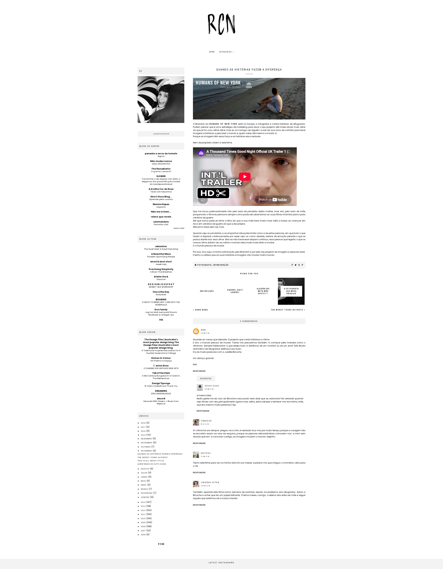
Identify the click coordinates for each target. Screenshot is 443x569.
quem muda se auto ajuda (152, 464)
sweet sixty (161, 264)
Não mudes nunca (161, 161)
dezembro (147, 439)
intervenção (221, 265)
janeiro (145, 497)
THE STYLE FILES (161, 373)
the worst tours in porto (287, 310)
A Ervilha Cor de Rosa (161, 189)
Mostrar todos (179, 228)
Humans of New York (223, 123)
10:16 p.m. (205, 333)
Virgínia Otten (210, 482)
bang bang (201, 310)
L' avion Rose (161, 365)
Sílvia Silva (212, 386)
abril (144, 485)
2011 (143, 514)
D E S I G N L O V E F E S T (161, 284)
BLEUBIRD (161, 299)
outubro (146, 447)
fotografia (204, 265)
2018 (143, 423)
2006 (143, 535)
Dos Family (161, 309)
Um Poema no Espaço (161, 360)
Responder (199, 371)
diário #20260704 (161, 163)
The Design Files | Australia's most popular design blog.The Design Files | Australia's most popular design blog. (161, 343)
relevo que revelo (161, 216)
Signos (161, 156)
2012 (143, 510)
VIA (161, 319)
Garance (161, 279)
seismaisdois (161, 221)
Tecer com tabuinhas (161, 191)
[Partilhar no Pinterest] (302, 265)
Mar (203, 330)
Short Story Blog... (161, 196)
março (145, 489)
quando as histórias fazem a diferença (160, 454)
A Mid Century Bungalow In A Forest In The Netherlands (161, 377)
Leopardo (161, 207)
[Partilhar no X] (296, 265)
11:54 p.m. (205, 456)
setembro (147, 451)
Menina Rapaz (161, 204)
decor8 (161, 398)
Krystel (206, 453)
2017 (143, 427)
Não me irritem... (161, 211)
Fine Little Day (161, 291)
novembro (147, 443)
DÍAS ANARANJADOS (161, 393)
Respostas (206, 378)
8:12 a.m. (205, 424)
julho (144, 473)
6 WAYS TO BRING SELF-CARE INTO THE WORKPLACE (161, 303)
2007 (143, 531)
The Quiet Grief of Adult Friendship (161, 249)
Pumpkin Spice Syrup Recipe (161, 256)
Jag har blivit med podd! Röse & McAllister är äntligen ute (161, 313)
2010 (143, 518)
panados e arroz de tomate (161, 153)
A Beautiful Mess (161, 253)
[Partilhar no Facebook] (292, 265)
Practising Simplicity (161, 269)
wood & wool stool (161, 261)
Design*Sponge (161, 383)
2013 (143, 506)
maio (144, 481)
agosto (145, 469)
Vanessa (206, 421)
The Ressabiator (161, 168)
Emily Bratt (161, 294)
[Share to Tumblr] (299, 265)
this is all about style (151, 461)
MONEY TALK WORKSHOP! (161, 287)
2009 (143, 522)
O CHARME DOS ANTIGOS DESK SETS (161, 368)
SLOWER (161, 176)
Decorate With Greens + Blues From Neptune (161, 402)
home (212, 52)
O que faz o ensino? (161, 171)
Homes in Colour (161, 358)
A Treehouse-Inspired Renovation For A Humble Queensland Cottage (161, 351)
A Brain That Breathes (161, 271)
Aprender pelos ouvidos (161, 199)
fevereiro (147, 493)
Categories (225, 52)
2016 (143, 431)
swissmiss (161, 246)
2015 (143, 435)
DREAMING (161, 390)
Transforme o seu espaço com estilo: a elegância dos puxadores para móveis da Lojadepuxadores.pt (161, 181)
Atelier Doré (161, 276)
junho (144, 477)
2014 (143, 502)
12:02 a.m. (206, 486)
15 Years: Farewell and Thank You (161, 386)
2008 (143, 526)
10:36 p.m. (209, 389)
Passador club (161, 224)
